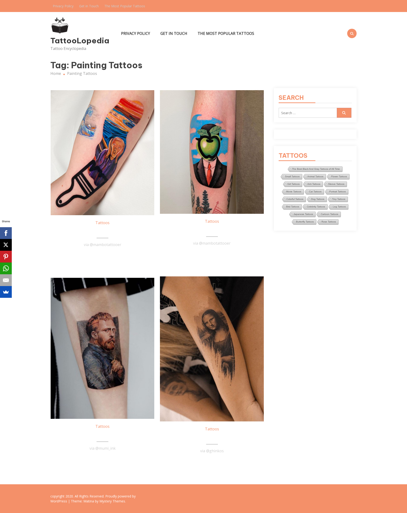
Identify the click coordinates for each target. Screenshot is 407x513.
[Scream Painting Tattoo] (103, 152)
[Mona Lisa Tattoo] (212, 348)
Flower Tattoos (339, 176)
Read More (102, 256)
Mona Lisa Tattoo (212, 437)
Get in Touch (89, 6)
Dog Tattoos (317, 199)
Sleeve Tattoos (336, 184)
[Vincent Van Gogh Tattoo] (103, 348)
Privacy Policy (63, 6)
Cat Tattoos (315, 191)
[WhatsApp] (6, 268)
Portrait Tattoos (337, 191)
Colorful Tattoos (294, 199)
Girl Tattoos (293, 184)
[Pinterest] (6, 257)
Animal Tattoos (315, 176)
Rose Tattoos (329, 221)
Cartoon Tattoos (329, 214)
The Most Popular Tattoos (124, 6)
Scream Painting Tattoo (102, 231)
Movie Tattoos (293, 191)
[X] (6, 245)
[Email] (6, 280)
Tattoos (102, 222)
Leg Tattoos (339, 206)
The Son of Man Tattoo (212, 229)
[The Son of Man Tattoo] (212, 152)
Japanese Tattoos (303, 214)
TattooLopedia (79, 40)
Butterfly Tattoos (305, 221)
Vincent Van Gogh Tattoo (102, 434)
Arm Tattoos (313, 184)
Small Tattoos (292, 176)
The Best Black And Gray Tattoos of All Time (316, 169)
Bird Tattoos (292, 206)
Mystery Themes (112, 501)
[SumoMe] (6, 292)
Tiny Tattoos (338, 199)
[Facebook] (6, 233)
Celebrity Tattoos (316, 206)
